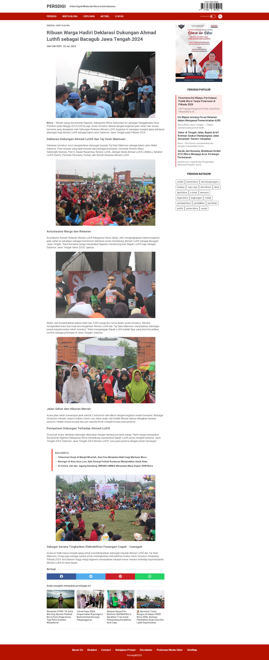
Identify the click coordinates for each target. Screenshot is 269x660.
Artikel (105, 16)
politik (180, 208)
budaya (180, 187)
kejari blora (182, 198)
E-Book (119, 16)
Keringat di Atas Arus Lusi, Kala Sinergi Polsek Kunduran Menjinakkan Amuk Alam (102, 461)
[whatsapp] (149, 576)
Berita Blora (69, 16)
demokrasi (206, 187)
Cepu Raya (89, 16)
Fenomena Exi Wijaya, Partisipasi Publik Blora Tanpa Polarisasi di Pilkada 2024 (197, 101)
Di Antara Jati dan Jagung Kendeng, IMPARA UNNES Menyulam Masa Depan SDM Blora (105, 466)
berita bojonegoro (210, 182)
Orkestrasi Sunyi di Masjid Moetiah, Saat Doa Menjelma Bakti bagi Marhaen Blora (102, 457)
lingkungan (196, 198)
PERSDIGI (56, 6)
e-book (193, 192)
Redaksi (92, 649)
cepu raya (192, 187)
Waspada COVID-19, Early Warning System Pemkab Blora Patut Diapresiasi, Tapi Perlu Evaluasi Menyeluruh (60, 617)
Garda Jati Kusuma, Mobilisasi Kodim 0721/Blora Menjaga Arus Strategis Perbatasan (199, 154)
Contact (106, 649)
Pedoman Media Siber (170, 649)
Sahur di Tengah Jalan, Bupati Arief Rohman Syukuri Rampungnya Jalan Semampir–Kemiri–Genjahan (198, 136)
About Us (77, 649)
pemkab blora (184, 203)
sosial (204, 208)
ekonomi (204, 192)
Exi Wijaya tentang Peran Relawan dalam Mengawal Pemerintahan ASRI (199, 119)
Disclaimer (146, 649)
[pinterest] (120, 576)
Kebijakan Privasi (125, 649)
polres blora (192, 208)
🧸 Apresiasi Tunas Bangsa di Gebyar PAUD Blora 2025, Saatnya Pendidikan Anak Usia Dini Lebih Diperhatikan (150, 617)
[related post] (60, 599)
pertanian (212, 203)
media (208, 198)
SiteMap (192, 649)
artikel (180, 182)
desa (216, 187)
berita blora (192, 182)
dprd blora (182, 192)
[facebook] (61, 576)
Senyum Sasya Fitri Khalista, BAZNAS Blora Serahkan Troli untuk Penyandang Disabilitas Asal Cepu (119, 617)
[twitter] (91, 576)
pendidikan (199, 203)
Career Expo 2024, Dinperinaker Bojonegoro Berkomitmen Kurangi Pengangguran (90, 615)
